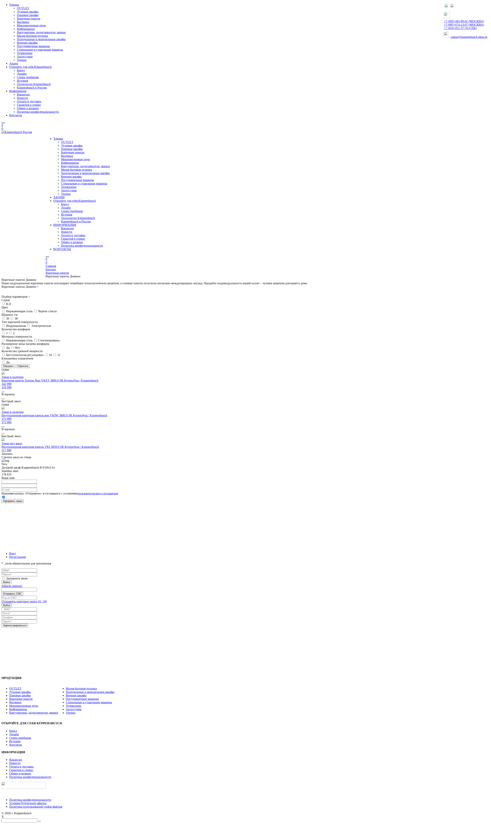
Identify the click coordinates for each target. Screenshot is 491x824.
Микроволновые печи (31, 25)
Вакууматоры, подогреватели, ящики (41, 32)
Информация (17, 91)
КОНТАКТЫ (62, 249)
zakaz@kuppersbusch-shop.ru (468, 37)
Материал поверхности (17, 336)
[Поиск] (3, 122)
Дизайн (22, 73)
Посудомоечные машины (33, 46)
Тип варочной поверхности (20, 322)
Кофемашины (26, 28)
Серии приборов (28, 77)
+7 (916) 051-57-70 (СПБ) (460, 28)
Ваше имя (8, 478)
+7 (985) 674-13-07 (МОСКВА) (464, 24)
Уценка (21, 60)
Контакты (15, 115)
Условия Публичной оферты (27, 803)
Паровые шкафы (28, 15)
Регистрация (17, 557)
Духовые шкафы (27, 11)
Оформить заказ (12, 501)
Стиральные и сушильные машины (40, 49)
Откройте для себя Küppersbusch (30, 66)
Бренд (21, 70)
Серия (6, 300)
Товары (14, 4)
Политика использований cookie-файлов (35, 806)
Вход (12, 553)
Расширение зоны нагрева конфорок (25, 343)
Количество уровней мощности (22, 351)
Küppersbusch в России (32, 87)
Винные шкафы (27, 42)
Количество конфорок (16, 329)
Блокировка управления (17, 358)
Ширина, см (9, 314)
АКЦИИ (59, 197)
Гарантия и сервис (29, 104)
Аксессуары (25, 56)
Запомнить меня (16, 578)
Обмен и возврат (28, 108)
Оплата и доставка (29, 101)
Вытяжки (23, 22)
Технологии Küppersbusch (34, 84)
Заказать (7, 453)
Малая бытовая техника (32, 35)
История (22, 80)
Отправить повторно (24, 601)
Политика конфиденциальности (38, 111)
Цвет (5, 307)
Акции (13, 63)
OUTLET (23, 8)
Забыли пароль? (12, 586)
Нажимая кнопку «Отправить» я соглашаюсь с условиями (60, 493)
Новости (22, 98)
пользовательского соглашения (97, 493)
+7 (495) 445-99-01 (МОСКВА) (464, 21)
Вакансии (23, 94)
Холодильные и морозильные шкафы (41, 39)
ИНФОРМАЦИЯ (64, 225)
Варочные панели (28, 18)
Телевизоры (24, 53)
